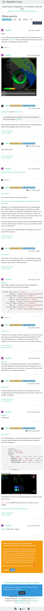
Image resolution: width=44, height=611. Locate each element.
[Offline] (3, 106)
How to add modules (6, 133)
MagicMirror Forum (14, 2)
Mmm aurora (18, 112)
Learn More (25, 589)
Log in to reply (37, 23)
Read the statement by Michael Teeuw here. (22, 11)
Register (6, 570)
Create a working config (7, 131)
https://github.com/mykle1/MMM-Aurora (14, 508)
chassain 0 (8, 30)
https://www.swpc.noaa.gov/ (16, 172)
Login (12, 570)
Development (7, 19)
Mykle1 (7, 105)
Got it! (22, 593)
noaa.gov (12, 39)
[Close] (40, 543)
